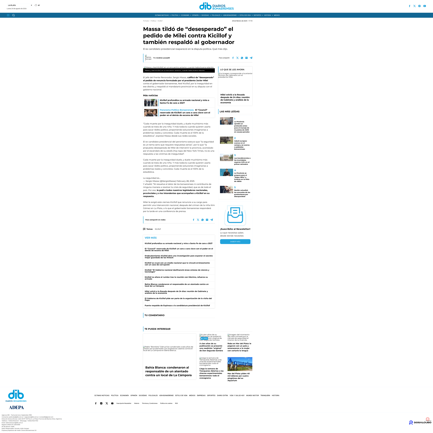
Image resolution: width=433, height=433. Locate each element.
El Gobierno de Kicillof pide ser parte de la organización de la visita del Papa (178, 299)
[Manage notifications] (428, 419)
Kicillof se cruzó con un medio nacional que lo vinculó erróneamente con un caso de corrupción (177, 264)
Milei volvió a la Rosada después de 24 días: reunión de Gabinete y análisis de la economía (176, 292)
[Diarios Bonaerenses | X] (414, 6)
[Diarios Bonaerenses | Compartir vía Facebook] (233, 57)
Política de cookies (166, 403)
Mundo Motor (252, 395)
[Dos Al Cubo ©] (420, 424)
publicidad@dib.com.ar (16, 417)
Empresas (201, 395)
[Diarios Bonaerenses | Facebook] (409, 6)
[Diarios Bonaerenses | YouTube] (424, 6)
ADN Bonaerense (230, 15)
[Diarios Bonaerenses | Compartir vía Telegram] (251, 57)
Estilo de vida (245, 15)
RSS (176, 403)
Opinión (195, 15)
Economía (185, 15)
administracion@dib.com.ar (14, 423)
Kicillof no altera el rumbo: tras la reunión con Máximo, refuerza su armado (176, 278)
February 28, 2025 (185, 181)
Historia (267, 15)
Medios (277, 15)
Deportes (257, 15)
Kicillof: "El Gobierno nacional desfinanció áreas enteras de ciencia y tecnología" (177, 271)
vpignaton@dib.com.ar (31, 417)
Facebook (95, 403)
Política (175, 15)
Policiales (216, 15)
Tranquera (265, 395)
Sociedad (205, 15)
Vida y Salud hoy (237, 395)
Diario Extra (222, 395)
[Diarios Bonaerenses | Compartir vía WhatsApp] (242, 57)
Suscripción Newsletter (123, 403)
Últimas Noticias (162, 15)
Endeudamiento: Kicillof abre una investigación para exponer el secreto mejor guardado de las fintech (179, 257)
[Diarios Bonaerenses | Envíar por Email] (246, 57)
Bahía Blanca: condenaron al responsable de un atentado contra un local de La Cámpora (177, 285)
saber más (235, 242)
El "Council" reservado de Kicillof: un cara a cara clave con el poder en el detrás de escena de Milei (179, 250)
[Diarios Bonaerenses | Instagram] (419, 6)
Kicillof (158, 229)
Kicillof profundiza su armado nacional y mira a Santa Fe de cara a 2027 (178, 243)
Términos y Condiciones (149, 403)
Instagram (101, 403)
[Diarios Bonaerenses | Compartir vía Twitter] (237, 57)
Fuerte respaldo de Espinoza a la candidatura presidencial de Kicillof (177, 305)
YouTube (112, 403)
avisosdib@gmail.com (46, 417)
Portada (146, 21)
